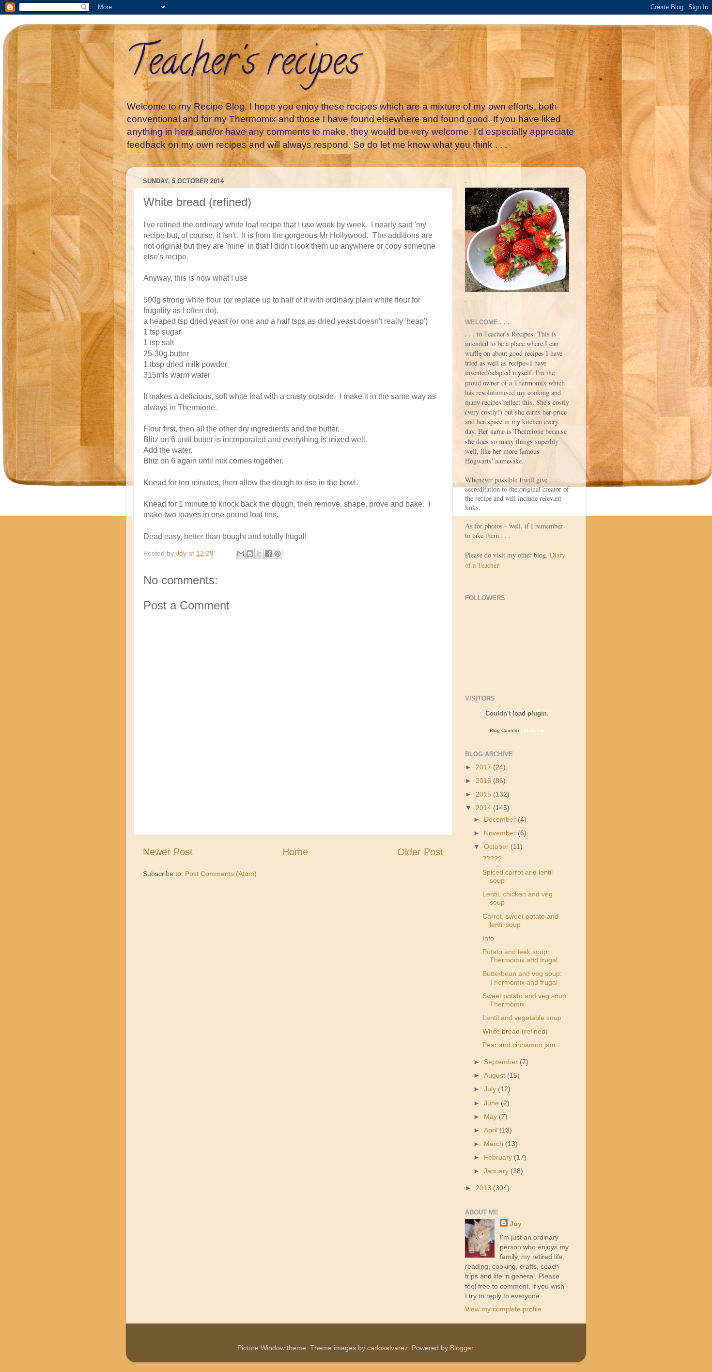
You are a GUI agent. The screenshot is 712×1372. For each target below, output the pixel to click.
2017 (484, 767)
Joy (516, 1224)
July (491, 1089)
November (501, 833)
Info (488, 938)
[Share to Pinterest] (277, 553)
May (491, 1116)
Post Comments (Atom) (221, 873)
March (494, 1144)
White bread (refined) (515, 1031)
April (491, 1130)
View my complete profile (503, 1309)
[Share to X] (259, 553)
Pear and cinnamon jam (519, 1045)
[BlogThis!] (250, 553)
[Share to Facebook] (268, 553)
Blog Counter (504, 730)
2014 (484, 808)
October (497, 846)
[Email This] (241, 553)
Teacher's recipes (243, 65)
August (495, 1075)
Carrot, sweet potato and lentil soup (520, 920)
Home (295, 851)
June (492, 1103)
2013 (484, 1188)
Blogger (461, 1348)
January (497, 1171)
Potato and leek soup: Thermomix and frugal (519, 956)
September (502, 1062)
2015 (484, 794)
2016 (484, 780)
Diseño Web (534, 731)
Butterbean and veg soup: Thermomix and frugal (522, 978)
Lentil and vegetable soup (521, 1017)
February (499, 1157)
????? (492, 858)
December (501, 819)
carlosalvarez (387, 1348)
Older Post (420, 851)
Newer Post (168, 851)
